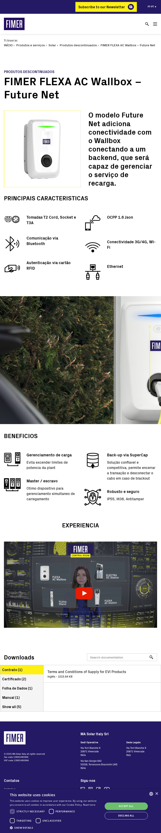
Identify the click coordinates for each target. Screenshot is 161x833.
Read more (89, 804)
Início (8, 45)
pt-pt (151, 6)
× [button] (156, 793)
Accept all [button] (126, 806)
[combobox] (151, 794)
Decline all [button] (126, 815)
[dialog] (80, 811)
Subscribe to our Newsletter (101, 7)
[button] (55, 827)
